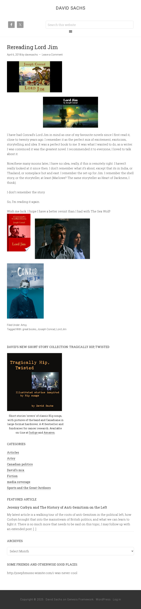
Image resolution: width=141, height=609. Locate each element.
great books (29, 329)
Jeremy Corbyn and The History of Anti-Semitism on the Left (57, 507)
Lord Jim (61, 329)
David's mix (15, 470)
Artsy (24, 325)
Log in (117, 599)
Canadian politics (20, 464)
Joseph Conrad (46, 329)
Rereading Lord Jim (32, 47)
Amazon (49, 432)
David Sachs (70, 8)
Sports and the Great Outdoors (29, 488)
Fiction (12, 476)
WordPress (103, 599)
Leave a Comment (52, 54)
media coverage (18, 482)
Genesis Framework (80, 599)
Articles (13, 452)
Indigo (33, 432)
